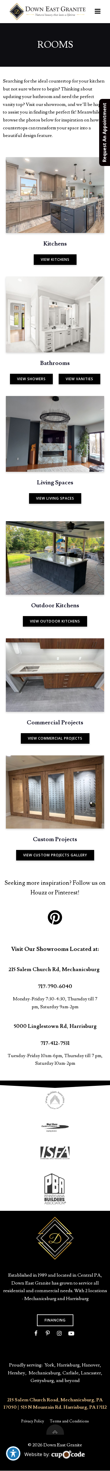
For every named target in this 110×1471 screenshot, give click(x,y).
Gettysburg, (43, 1380)
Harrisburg (68, 1365)
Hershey (16, 1373)
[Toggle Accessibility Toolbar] (13, 1453)
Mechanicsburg (44, 1373)
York (49, 1365)
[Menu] (98, 11)
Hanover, (91, 1365)
